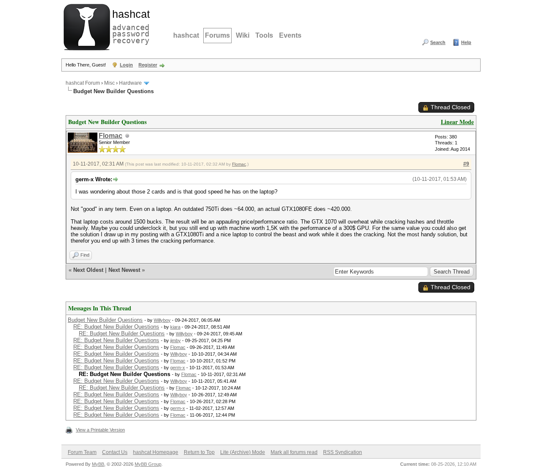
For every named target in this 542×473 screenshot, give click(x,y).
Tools (264, 35)
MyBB (98, 464)
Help (466, 42)
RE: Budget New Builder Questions (116, 327)
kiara (175, 326)
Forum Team (82, 452)
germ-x (177, 367)
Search (437, 42)
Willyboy (162, 320)
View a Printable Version (100, 429)
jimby (175, 340)
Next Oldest (88, 270)
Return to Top (199, 452)
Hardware (130, 83)
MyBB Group (148, 464)
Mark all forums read (294, 452)
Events (290, 35)
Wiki (242, 35)
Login (126, 64)
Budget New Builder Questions (105, 320)
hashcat (186, 35)
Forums (217, 35)
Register (147, 64)
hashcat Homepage (155, 452)
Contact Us (114, 452)
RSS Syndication (342, 452)
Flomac (110, 135)
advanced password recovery (129, 26)
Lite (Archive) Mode (242, 452)
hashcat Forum (83, 83)
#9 (466, 164)
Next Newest (124, 270)
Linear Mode (457, 121)
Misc (109, 83)
